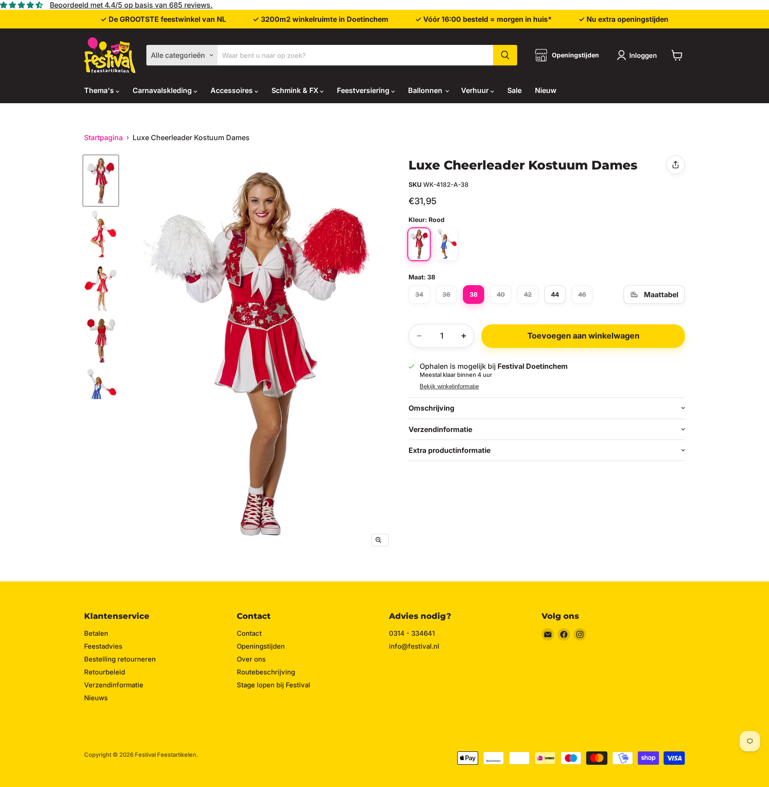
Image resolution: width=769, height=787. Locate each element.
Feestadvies (103, 646)
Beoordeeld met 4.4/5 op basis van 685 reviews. (131, 4)
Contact (249, 633)
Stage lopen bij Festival (273, 685)
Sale (514, 90)
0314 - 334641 (412, 633)
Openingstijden (261, 646)
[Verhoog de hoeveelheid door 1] (463, 335)
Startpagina (103, 137)
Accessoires (232, 90)
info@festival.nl (414, 646)
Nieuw (545, 90)
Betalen (96, 633)
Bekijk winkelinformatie (449, 386)
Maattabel (661, 294)
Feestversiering (364, 90)
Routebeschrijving (266, 672)
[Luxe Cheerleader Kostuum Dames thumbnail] (100, 180)
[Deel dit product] (675, 164)
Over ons (251, 659)
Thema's (100, 90)
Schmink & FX (295, 90)
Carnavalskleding (163, 90)
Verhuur (475, 90)
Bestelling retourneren (120, 659)
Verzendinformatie (113, 685)
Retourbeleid (104, 672)
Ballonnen (426, 90)
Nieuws (96, 698)
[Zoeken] (505, 55)
